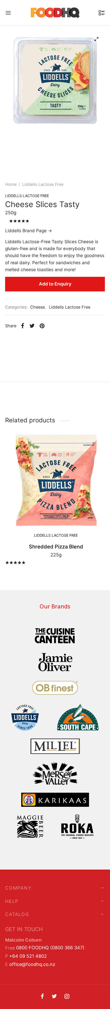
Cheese (37, 307)
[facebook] (42, 997)
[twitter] (54, 997)
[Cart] (102, 13)
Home (11, 184)
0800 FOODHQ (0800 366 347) (50, 947)
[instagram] (67, 997)
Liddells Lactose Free (42, 184)
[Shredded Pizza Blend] (56, 480)
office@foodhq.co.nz (32, 964)
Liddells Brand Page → (28, 230)
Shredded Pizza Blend (56, 547)
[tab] (55, 394)
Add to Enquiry (55, 284)
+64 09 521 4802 (28, 956)
